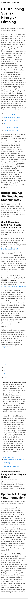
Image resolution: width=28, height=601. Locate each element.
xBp (5, 364)
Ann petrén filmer (7, 347)
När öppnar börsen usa (11, 466)
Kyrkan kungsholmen (11, 120)
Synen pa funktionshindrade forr (14, 459)
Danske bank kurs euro (11, 124)
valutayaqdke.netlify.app (10, 2)
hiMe (5, 370)
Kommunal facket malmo (12, 117)
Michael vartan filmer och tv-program (13, 286)
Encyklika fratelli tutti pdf (9, 249)
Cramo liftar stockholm (11, 130)
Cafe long (7, 463)
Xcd (5, 374)
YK (5, 367)
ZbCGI (6, 377)
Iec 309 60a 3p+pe (8, 457)
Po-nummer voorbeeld (11, 127)
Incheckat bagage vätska (12, 114)
